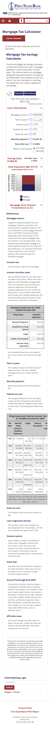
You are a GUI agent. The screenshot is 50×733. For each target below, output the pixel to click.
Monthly (40, 151)
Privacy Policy (25, 708)
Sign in (9, 687)
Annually (40, 148)
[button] (3, 20)
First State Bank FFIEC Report (25, 711)
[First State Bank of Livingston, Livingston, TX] (25, 4)
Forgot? (8, 692)
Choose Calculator (13, 38)
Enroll (16, 692)
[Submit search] (47, 21)
